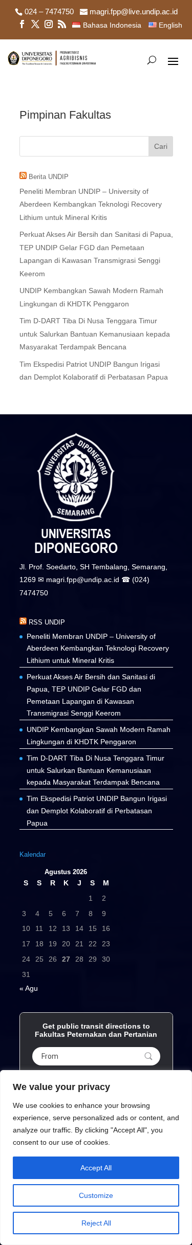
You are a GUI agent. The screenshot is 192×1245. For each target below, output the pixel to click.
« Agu (28, 988)
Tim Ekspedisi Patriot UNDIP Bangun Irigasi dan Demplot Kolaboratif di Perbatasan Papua (97, 810)
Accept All (96, 1168)
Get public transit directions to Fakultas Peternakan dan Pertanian (96, 1030)
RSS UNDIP (47, 622)
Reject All (96, 1223)
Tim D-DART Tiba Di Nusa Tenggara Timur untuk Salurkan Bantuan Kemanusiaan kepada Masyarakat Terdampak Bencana (94, 334)
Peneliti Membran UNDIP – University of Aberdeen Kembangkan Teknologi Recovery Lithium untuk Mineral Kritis (90, 204)
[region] (96, 1157)
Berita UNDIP (49, 177)
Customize (96, 1195)
